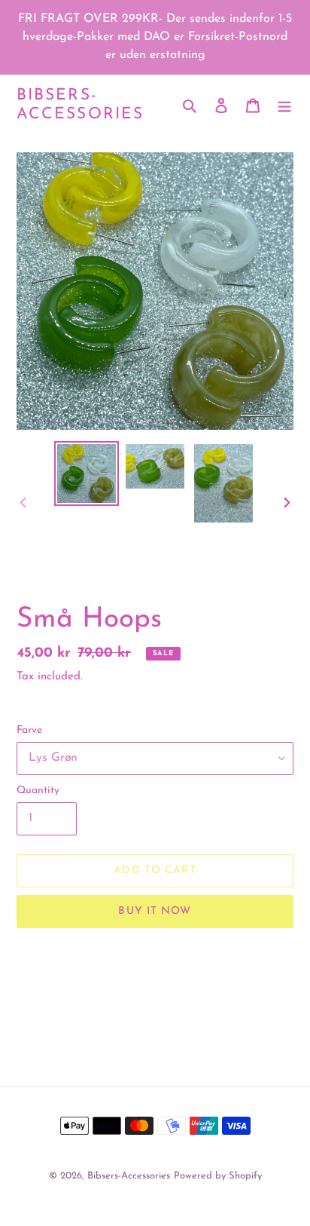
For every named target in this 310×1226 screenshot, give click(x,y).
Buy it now (154, 911)
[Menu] (284, 104)
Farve (29, 730)
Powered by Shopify (218, 1176)
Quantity (38, 790)
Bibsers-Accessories (80, 104)
